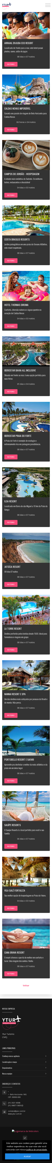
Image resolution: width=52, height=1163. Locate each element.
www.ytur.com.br (15, 1114)
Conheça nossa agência (10, 1055)
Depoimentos (7, 1067)
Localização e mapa (9, 1061)
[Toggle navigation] (48, 5)
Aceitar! (27, 1156)
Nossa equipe (7, 1073)
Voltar (26, 985)
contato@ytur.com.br (16, 1111)
